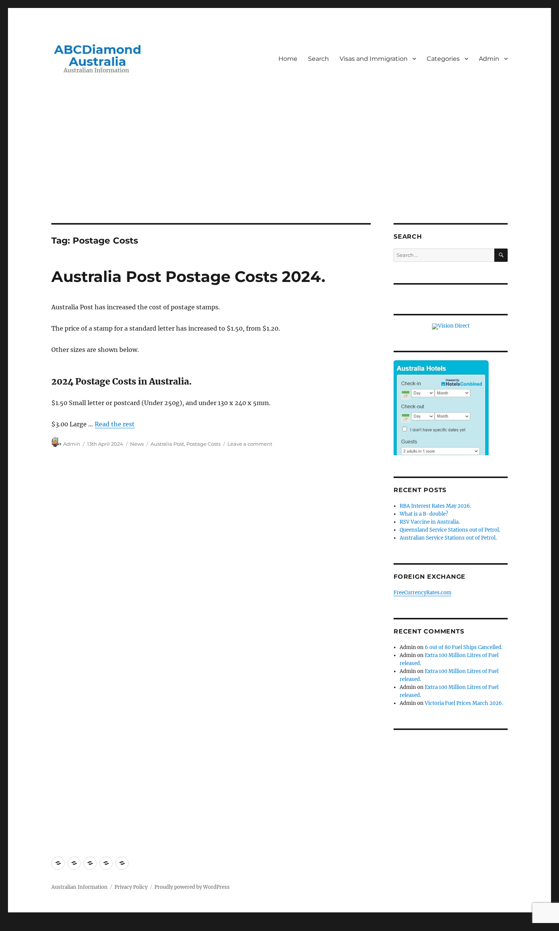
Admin (489, 58)
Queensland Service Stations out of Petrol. (450, 530)
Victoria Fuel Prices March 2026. (464, 703)
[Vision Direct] (451, 326)
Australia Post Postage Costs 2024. (188, 276)
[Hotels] (441, 423)
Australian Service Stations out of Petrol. (448, 538)
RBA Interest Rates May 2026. (435, 506)
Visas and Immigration (374, 58)
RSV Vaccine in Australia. (430, 522)
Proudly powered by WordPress (192, 887)
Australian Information (79, 887)
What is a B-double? (424, 514)
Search (318, 58)
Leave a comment (249, 444)
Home (287, 58)
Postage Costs (203, 444)
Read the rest (115, 424)
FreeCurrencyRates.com (422, 592)
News (137, 444)
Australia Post (167, 444)
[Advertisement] (279, 167)
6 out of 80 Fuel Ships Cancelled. (463, 647)
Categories (443, 58)
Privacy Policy (131, 887)
